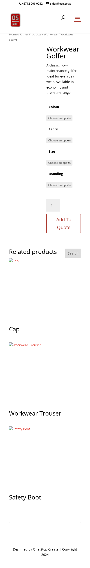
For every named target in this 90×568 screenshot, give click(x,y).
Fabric (53, 129)
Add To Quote (63, 223)
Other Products (30, 34)
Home (13, 34)
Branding (56, 174)
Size (52, 151)
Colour (54, 107)
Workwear (51, 34)
